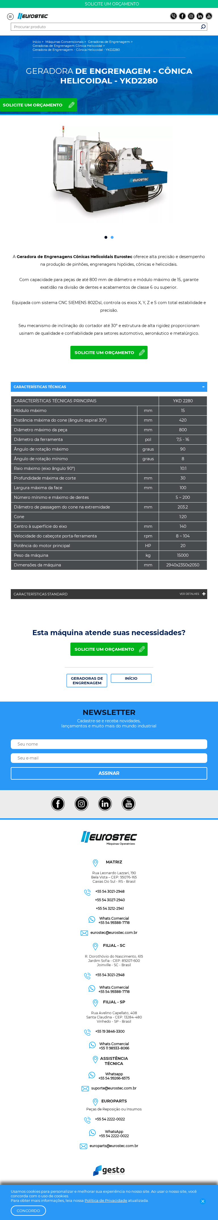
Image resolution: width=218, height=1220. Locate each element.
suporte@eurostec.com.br (114, 1088)
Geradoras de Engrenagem (87, 680)
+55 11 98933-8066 (114, 1048)
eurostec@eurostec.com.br (114, 932)
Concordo (28, 1210)
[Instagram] (81, 810)
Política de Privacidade (106, 1200)
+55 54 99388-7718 (114, 922)
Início (131, 678)
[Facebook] (58, 810)
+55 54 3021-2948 (110, 891)
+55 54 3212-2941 (110, 908)
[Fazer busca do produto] (203, 27)
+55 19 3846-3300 (110, 1031)
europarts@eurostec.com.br (114, 1146)
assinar (109, 773)
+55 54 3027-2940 (110, 900)
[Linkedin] (105, 810)
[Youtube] (128, 810)
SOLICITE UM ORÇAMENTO (32, 105)
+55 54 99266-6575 (114, 1078)
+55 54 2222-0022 (110, 1119)
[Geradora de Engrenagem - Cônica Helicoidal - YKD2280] (109, 175)
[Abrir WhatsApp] (203, 1205)
